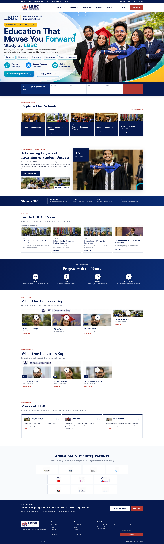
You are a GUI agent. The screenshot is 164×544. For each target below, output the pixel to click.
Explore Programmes (20, 73)
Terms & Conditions (138, 541)
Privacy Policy (129, 541)
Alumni (141, 1)
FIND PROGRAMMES (133, 89)
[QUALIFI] (47, 469)
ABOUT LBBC (60, 7)
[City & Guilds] (58, 489)
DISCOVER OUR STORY (30, 173)
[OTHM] (70, 469)
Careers (135, 1)
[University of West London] (94, 469)
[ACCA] (58, 479)
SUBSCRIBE (131, 534)
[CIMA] (82, 479)
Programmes (54, 527)
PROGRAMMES (74, 7)
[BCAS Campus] (117, 469)
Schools (53, 531)
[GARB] (82, 489)
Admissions (53, 529)
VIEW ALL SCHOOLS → (137, 109)
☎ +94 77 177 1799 (26, 1)
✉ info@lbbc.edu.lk (39, 1)
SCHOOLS (99, 7)
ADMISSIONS (87, 7)
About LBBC (54, 524)
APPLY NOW (136, 7)
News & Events (77, 534)
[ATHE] (105, 479)
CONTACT (124, 7)
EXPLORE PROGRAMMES (120, 508)
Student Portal (121, 1)
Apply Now (50, 73)
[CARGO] (105, 489)
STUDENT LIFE (112, 7)
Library (129, 1)
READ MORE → (26, 250)
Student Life (54, 534)
